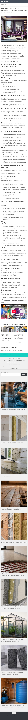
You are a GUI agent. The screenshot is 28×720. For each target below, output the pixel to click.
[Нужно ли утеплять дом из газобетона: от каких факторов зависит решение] (14, 427)
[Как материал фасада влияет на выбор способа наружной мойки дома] (14, 460)
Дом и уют (3, 4)
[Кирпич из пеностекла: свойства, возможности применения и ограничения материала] (14, 657)
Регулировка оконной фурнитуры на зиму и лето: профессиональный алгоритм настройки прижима (19, 337)
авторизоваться (5, 352)
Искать (24, 374)
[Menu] (26, 1)
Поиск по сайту (4, 372)
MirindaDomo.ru (5, 1)
